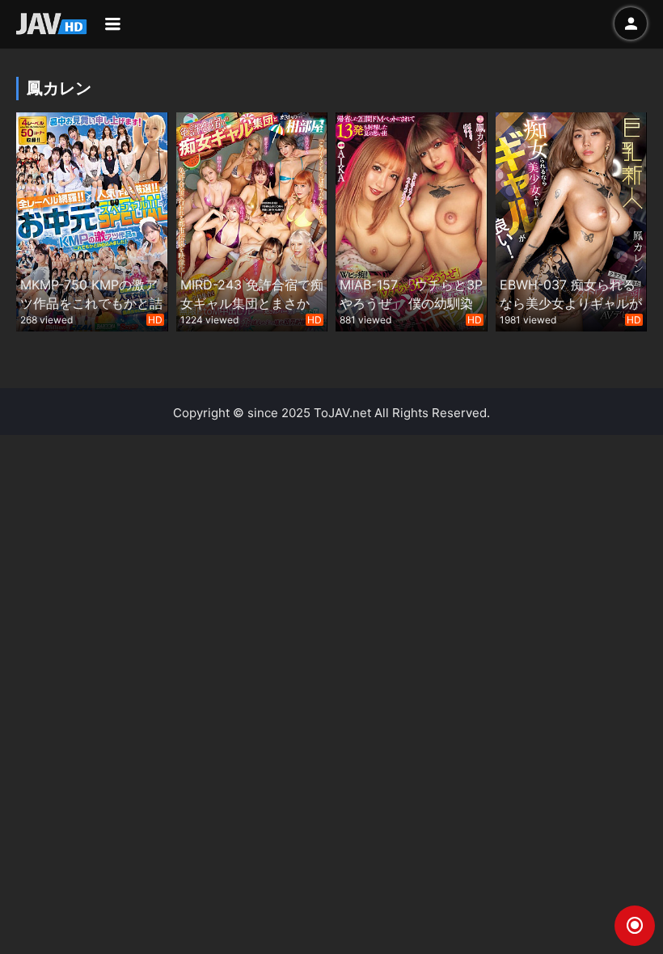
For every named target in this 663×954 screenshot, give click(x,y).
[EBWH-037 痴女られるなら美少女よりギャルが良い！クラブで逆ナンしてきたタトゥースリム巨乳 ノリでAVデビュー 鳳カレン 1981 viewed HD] (572, 220)
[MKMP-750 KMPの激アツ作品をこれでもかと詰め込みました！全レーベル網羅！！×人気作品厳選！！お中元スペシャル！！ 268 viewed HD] (92, 220)
